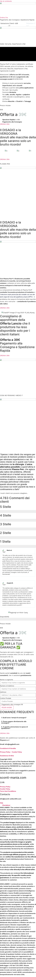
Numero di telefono (7, 686)
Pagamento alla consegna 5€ (12, 704)
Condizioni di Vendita (8, 748)
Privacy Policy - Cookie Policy (11, 752)
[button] (2, 487)
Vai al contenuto (6, 1)
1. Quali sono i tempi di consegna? (13, 718)
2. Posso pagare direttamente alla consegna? (13, 722)
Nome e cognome (6, 679)
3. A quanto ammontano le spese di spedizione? (14, 727)
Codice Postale (5, 698)
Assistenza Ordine (7, 756)
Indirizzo (3, 692)
